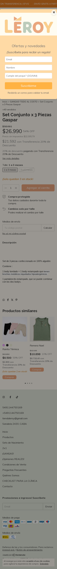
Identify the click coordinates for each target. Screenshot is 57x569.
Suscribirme (28, 86)
